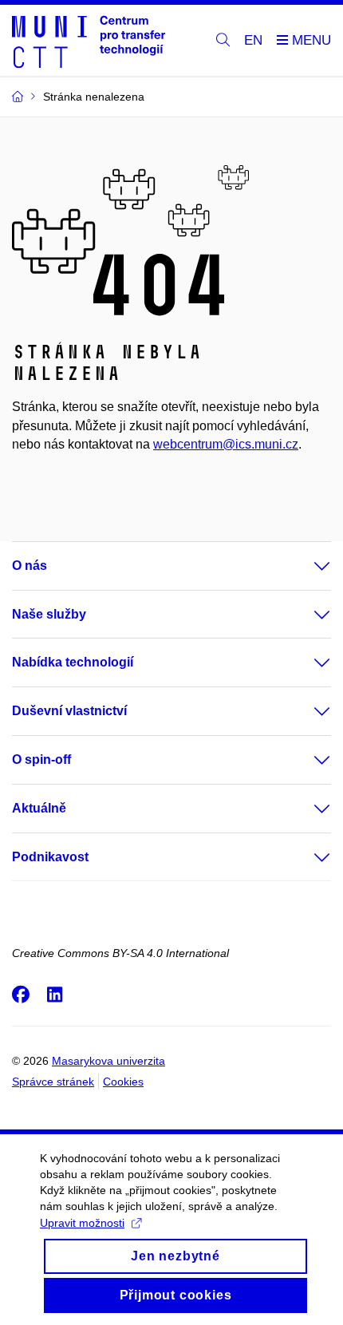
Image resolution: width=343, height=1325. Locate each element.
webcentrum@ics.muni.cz (225, 444)
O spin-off (41, 759)
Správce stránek (53, 1081)
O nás (29, 565)
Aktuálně (39, 808)
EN (253, 40)
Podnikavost (50, 857)
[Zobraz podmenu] (306, 566)
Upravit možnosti (82, 1222)
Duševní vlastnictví (69, 711)
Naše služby (49, 614)
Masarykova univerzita (108, 1060)
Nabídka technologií (72, 662)
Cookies (123, 1081)
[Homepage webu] (88, 41)
